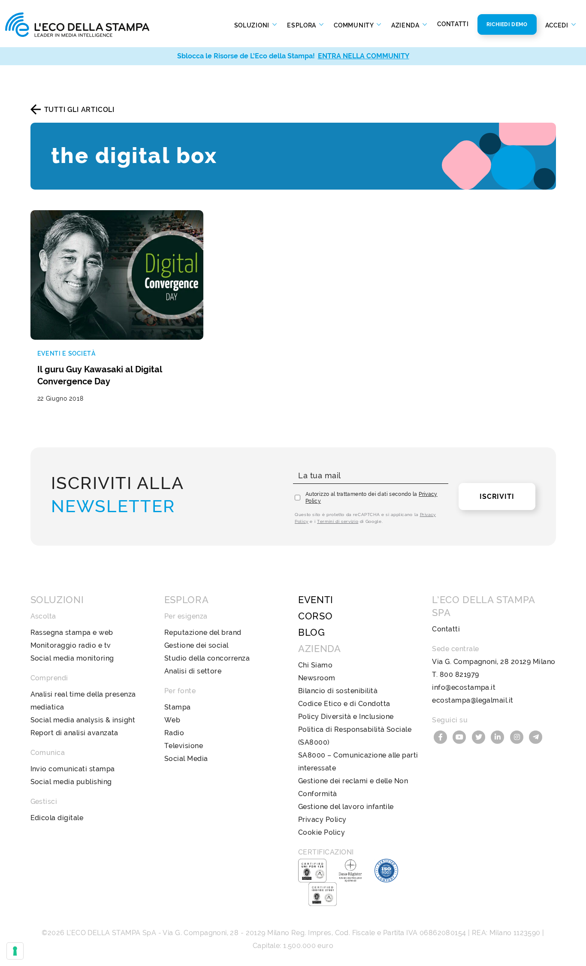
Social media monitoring (72, 658)
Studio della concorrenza (207, 658)
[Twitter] (479, 736)
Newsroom (316, 678)
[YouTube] (460, 736)
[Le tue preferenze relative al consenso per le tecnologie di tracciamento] (15, 951)
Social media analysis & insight (83, 720)
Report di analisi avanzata (74, 733)
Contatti (453, 24)
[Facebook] (441, 736)
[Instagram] (517, 736)
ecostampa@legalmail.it (473, 700)
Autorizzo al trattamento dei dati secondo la (371, 497)
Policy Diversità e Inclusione (346, 716)
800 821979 (459, 674)
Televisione (183, 746)
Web (172, 720)
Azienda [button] (406, 24)
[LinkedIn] (498, 736)
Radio (174, 733)
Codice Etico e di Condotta (344, 704)
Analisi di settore (193, 671)
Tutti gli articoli (79, 110)
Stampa (177, 707)
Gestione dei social (196, 645)
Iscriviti (497, 496)
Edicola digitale (57, 818)
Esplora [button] (302, 24)
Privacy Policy (322, 819)
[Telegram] (536, 736)
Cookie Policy (321, 832)
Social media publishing (71, 782)
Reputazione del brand (203, 632)
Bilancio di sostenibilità (338, 691)
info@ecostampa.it (463, 687)
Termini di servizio (337, 521)
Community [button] (354, 24)
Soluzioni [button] (252, 24)
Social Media (186, 759)
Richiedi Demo (507, 24)
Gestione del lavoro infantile (346, 807)
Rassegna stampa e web (71, 632)
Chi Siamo (315, 665)
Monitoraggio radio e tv (70, 645)
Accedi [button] (557, 24)
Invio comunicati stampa (72, 769)
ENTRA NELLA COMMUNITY (363, 56)
